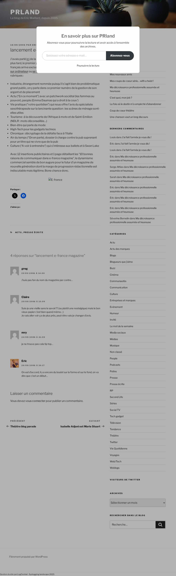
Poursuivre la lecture (88, 65)
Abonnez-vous (120, 55)
